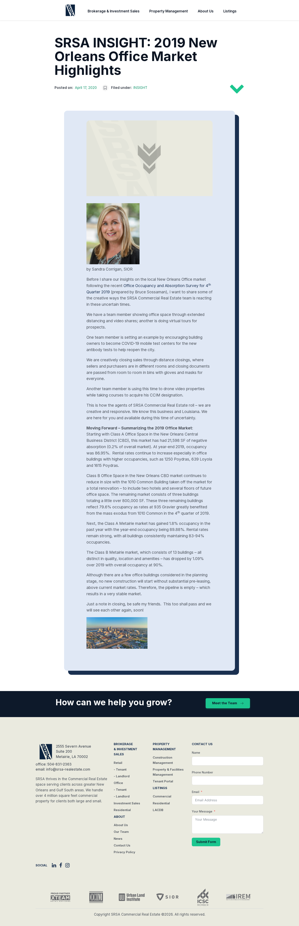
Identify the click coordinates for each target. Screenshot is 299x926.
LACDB (158, 810)
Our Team (121, 832)
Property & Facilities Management (168, 772)
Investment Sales (127, 803)
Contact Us (122, 845)
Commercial (162, 796)
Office (118, 783)
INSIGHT (140, 88)
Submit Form (206, 842)
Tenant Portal (163, 781)
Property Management (168, 11)
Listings (230, 11)
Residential (122, 810)
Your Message (202, 811)
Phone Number (202, 772)
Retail (118, 763)
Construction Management (163, 760)
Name (196, 752)
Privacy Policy (124, 852)
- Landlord (122, 776)
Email (195, 792)
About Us (206, 11)
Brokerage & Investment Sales (114, 11)
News (118, 839)
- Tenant (120, 769)
